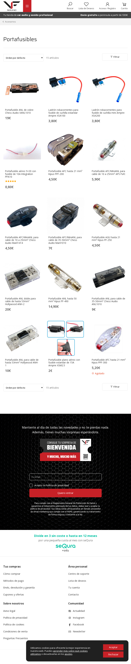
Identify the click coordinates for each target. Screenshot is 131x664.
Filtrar (116, 57)
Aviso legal (9, 610)
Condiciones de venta (15, 631)
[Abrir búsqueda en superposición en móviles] (70, 6)
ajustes (68, 653)
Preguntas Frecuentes (15, 638)
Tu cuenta (74, 587)
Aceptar (113, 647)
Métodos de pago (13, 580)
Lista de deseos (77, 580)
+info (65, 550)
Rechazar (113, 654)
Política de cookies (13, 624)
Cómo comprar (11, 573)
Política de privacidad (15, 617)
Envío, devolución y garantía (19, 587)
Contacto (73, 594)
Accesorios (10, 21)
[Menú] (27, 6)
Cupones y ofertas (13, 594)
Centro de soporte (78, 573)
